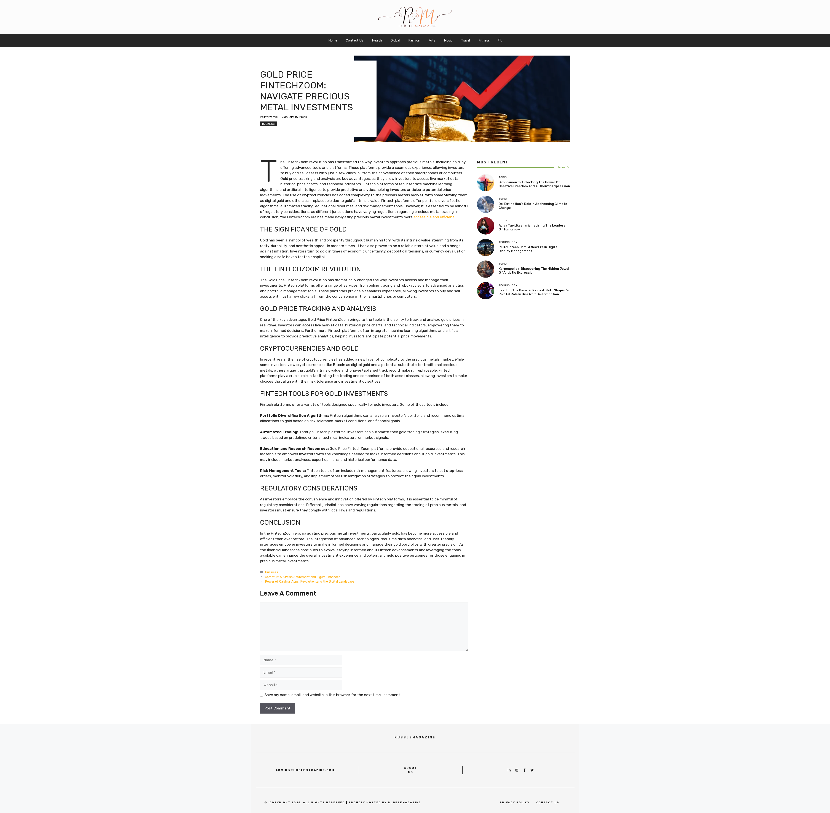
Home (332, 40)
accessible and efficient (433, 217)
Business (268, 123)
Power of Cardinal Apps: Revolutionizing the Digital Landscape (309, 581)
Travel (465, 40)
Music (448, 40)
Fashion (414, 40)
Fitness (484, 40)
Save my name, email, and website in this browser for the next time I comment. (333, 695)
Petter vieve (269, 117)
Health (377, 40)
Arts (432, 40)
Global (395, 40)
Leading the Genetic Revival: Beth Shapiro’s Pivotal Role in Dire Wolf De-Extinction (534, 292)
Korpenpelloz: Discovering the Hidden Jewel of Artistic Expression (534, 271)
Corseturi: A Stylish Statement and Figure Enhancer (302, 577)
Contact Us (354, 40)
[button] (500, 40)
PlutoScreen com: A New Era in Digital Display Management (528, 249)
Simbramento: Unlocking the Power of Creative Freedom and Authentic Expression (534, 184)
